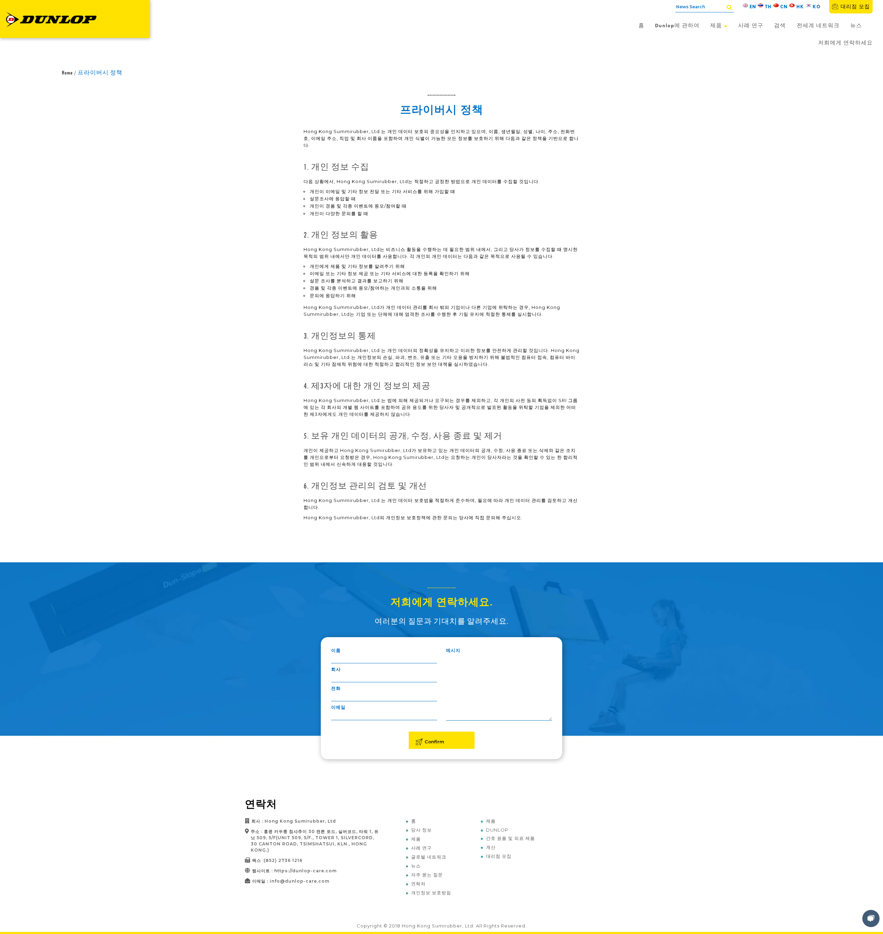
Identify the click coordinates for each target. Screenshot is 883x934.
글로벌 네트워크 (428, 857)
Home (67, 72)
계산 (491, 847)
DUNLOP (497, 830)
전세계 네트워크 (818, 25)
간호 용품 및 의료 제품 (510, 838)
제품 (717, 25)
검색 (780, 25)
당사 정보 (421, 830)
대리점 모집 (855, 6)
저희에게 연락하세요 (845, 42)
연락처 (418, 883)
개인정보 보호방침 (431, 892)
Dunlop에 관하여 (677, 25)
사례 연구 (750, 25)
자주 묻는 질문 (427, 874)
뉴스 (856, 25)
